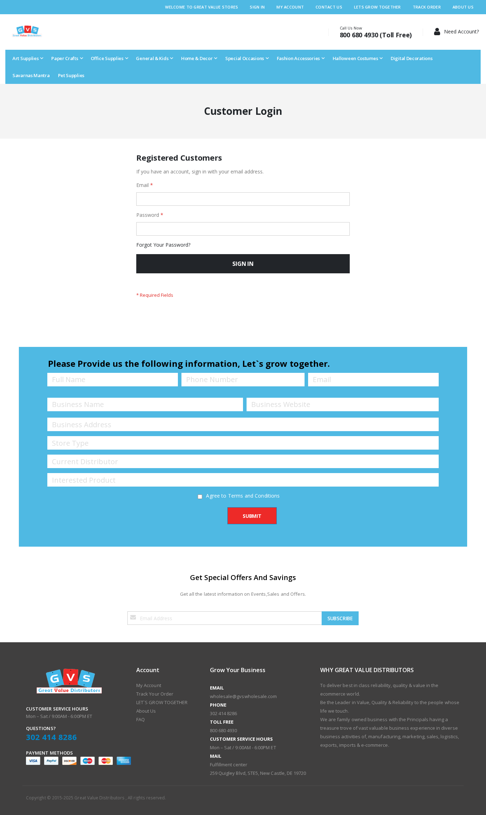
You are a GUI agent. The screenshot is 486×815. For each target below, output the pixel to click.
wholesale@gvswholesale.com (243, 696)
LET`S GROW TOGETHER (161, 702)
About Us (463, 7)
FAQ (140, 719)
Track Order (427, 7)
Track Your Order (154, 694)
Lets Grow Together (377, 7)
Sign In (257, 7)
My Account (290, 7)
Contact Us (329, 7)
